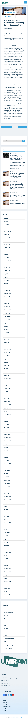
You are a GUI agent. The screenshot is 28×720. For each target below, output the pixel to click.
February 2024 (7, 287)
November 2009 (7, 581)
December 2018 (7, 405)
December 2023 (7, 290)
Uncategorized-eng (8, 645)
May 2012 (6, 539)
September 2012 (7, 532)
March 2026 (6, 228)
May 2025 (6, 254)
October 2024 (7, 267)
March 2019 (6, 395)
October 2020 (7, 352)
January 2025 (7, 264)
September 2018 (7, 414)
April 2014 (6, 490)
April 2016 (6, 460)
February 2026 (7, 231)
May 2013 (6, 509)
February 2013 (7, 519)
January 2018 (7, 434)
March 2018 (6, 428)
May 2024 (6, 277)
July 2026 (6, 218)
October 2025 (7, 244)
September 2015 (7, 470)
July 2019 (6, 392)
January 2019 (7, 401)
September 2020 (8, 355)
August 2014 (7, 487)
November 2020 (7, 349)
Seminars (6, 632)
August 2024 (7, 270)
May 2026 (6, 221)
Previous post (7, 127)
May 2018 (6, 421)
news (5, 622)
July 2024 (6, 274)
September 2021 (7, 316)
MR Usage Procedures (9, 619)
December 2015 (7, 464)
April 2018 (6, 424)
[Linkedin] (11, 695)
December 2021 (7, 306)
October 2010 (7, 575)
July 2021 (6, 323)
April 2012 (6, 542)
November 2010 (7, 572)
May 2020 (6, 369)
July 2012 (6, 536)
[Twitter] (8, 695)
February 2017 (7, 450)
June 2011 (6, 562)
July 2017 (6, 447)
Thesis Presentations (9, 638)
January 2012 (7, 549)
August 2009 (7, 588)
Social (5, 635)
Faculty (5, 704)
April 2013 (6, 513)
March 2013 (6, 516)
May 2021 (6, 329)
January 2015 (7, 480)
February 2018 (7, 431)
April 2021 (6, 333)
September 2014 (7, 483)
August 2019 (7, 388)
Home (4, 701)
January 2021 (7, 342)
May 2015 (6, 473)
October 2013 (7, 503)
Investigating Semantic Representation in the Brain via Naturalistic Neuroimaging (17, 195)
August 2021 (7, 320)
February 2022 (7, 300)
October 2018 (7, 411)
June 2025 (6, 251)
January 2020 (7, 375)
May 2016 (6, 457)
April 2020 (6, 372)
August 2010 (7, 578)
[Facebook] (6, 695)
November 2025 (7, 241)
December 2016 (7, 454)
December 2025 (7, 238)
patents (5, 625)
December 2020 (7, 346)
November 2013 (7, 500)
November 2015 (7, 467)
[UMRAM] (5, 3)
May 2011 (6, 565)
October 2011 (7, 555)
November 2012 (7, 526)
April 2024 (6, 280)
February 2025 (7, 261)
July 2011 (6, 559)
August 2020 (7, 359)
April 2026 (6, 225)
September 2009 (8, 585)
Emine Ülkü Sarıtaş (8, 612)
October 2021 (7, 313)
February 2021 (7, 339)
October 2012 (7, 529)
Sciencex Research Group (17, 717)
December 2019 (7, 378)
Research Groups (7, 706)
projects (6, 628)
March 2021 (6, 336)
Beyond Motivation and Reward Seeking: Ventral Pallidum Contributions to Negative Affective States (17, 176)
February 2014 (7, 493)
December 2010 (7, 568)
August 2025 (7, 247)
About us (5, 702)
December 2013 (7, 496)
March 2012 (6, 545)
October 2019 (7, 385)
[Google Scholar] (4, 695)
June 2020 (6, 365)
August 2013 (7, 506)
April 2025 (6, 257)
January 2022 (7, 303)
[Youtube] (13, 695)
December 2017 (7, 437)
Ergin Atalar (7, 615)
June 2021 (6, 326)
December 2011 (7, 552)
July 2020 (6, 362)
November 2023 (7, 293)
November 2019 (7, 382)
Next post (22, 127)
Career (5, 609)
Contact (5, 710)
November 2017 (7, 441)
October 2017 (7, 444)
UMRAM (5, 642)
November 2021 (7, 310)
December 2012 (7, 523)
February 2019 (7, 398)
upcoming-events (8, 648)
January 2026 (7, 234)
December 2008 (7, 595)
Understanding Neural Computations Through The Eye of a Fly (17, 203)
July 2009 (6, 591)
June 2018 (6, 418)
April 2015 (6, 477)
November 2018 (7, 408)
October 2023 (7, 297)
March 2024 (6, 283)
